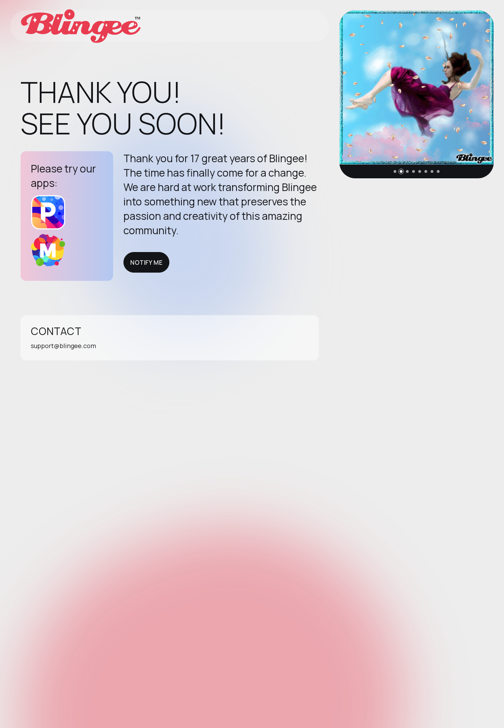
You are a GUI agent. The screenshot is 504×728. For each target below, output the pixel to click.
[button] (395, 171)
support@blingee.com (63, 346)
